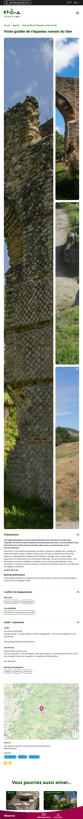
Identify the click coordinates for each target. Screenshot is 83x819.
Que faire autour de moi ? (19, 3)
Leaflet (58, 739)
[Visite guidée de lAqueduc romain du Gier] (28, 528)
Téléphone (11, 757)
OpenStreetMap (66, 739)
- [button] (77, 735)
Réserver (9, 815)
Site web (35, 757)
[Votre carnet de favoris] (71, 2)
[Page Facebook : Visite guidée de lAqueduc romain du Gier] (5, 763)
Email (24, 757)
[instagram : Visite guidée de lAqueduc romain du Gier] (10, 763)
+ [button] (76, 732)
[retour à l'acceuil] (12, 13)
